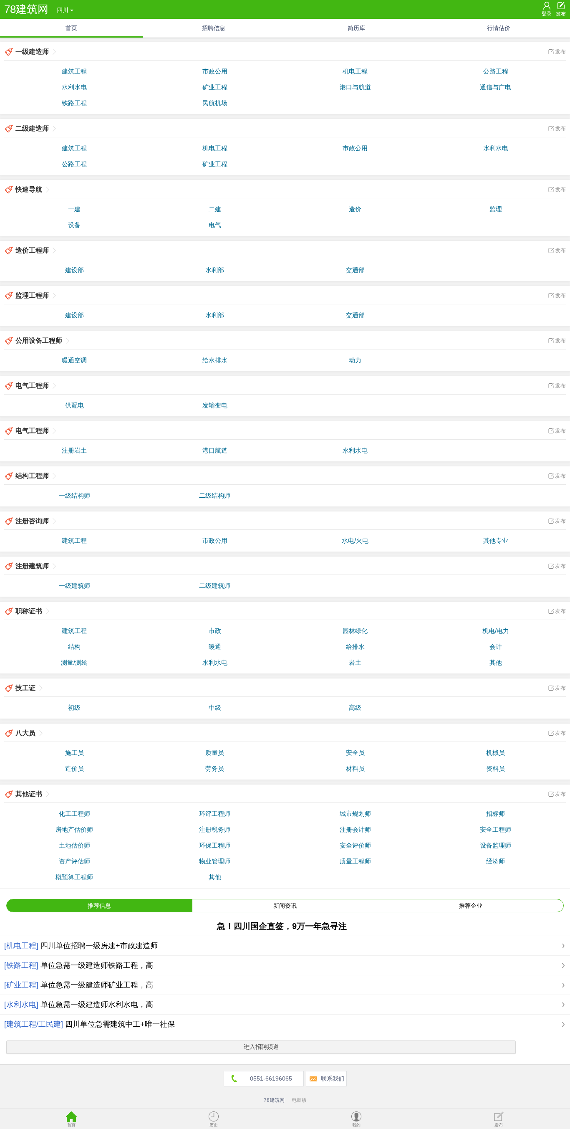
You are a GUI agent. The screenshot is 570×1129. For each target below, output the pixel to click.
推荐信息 (99, 905)
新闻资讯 (285, 905)
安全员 (355, 752)
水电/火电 (355, 540)
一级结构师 (74, 495)
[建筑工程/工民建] (33, 1024)
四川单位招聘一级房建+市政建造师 (99, 946)
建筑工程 (74, 71)
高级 (355, 707)
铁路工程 (74, 102)
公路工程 (495, 71)
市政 (215, 630)
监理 (495, 209)
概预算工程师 (74, 877)
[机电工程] (21, 946)
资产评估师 (74, 861)
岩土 (355, 662)
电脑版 (299, 1100)
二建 (215, 209)
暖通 (215, 646)
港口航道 (214, 450)
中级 (215, 707)
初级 (74, 707)
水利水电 (74, 87)
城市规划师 (355, 813)
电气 (215, 224)
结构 (74, 646)
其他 (495, 662)
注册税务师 (214, 829)
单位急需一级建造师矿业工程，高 (96, 985)
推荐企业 (470, 905)
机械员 (495, 752)
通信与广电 (495, 87)
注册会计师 (355, 829)
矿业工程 (214, 87)
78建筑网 (26, 9)
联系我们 (332, 1078)
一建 (74, 209)
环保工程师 (214, 845)
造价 (355, 209)
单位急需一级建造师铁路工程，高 (96, 965)
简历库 (356, 28)
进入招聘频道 (261, 1046)
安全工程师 (495, 829)
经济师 (495, 861)
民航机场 (214, 102)
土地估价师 (74, 845)
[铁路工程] (21, 965)
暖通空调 (74, 360)
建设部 (74, 269)
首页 (71, 28)
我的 (356, 1125)
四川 (62, 10)
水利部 (214, 269)
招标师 (495, 813)
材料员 (355, 768)
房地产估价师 (74, 829)
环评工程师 (214, 813)
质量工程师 (355, 861)
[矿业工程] (21, 985)
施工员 (74, 752)
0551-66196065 (271, 1078)
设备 (74, 224)
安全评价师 (355, 845)
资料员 (495, 768)
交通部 (355, 269)
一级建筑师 (74, 585)
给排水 (355, 646)
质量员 (214, 752)
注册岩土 (74, 450)
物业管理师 (214, 861)
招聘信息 (213, 28)
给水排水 (214, 360)
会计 (495, 646)
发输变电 (214, 405)
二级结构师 (214, 495)
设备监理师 (495, 845)
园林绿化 (355, 630)
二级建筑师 (214, 585)
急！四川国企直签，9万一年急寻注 (282, 926)
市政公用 (214, 71)
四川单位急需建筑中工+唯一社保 (120, 1024)
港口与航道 (355, 87)
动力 (355, 360)
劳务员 (214, 768)
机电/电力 (495, 630)
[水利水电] (21, 1004)
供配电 (74, 405)
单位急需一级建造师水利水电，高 (96, 1004)
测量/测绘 (74, 662)
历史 (213, 1125)
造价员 (74, 768)
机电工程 (355, 71)
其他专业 (495, 540)
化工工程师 (74, 813)
